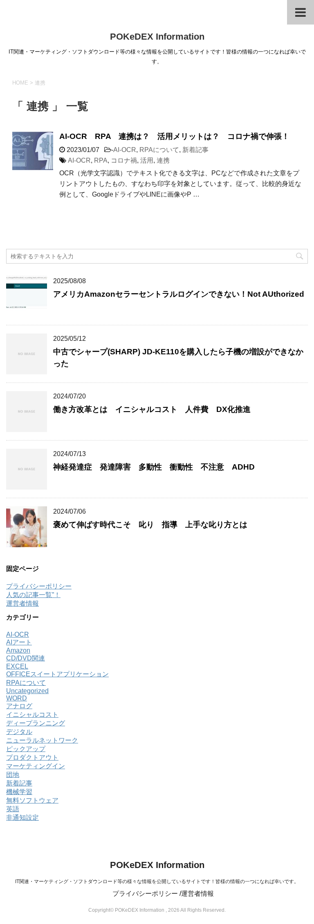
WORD (16, 698)
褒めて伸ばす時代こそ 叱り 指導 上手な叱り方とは (154, 524)
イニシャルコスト (32, 714)
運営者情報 (22, 603)
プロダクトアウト (32, 757)
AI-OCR (124, 149)
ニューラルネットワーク (42, 740)
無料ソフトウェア (32, 800)
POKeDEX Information (157, 36)
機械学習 (19, 791)
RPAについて (159, 149)
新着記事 (195, 149)
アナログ (19, 706)
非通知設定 (22, 817)
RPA (101, 160)
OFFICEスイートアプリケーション (57, 674)
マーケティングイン (35, 766)
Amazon (18, 650)
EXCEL (17, 666)
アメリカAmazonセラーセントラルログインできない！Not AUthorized (178, 294)
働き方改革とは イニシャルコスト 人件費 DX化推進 (152, 409)
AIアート (19, 642)
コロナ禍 (124, 160)
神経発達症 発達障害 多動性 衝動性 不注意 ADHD (154, 467)
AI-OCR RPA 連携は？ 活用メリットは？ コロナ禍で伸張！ (174, 136)
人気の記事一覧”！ (33, 594)
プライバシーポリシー (39, 586)
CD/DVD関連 (25, 658)
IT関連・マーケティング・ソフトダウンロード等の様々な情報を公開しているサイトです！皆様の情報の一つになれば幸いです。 (157, 881)
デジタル (19, 731)
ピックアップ (25, 748)
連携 (163, 160)
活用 (146, 160)
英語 (12, 808)
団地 (12, 774)
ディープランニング (35, 723)
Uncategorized (27, 690)
